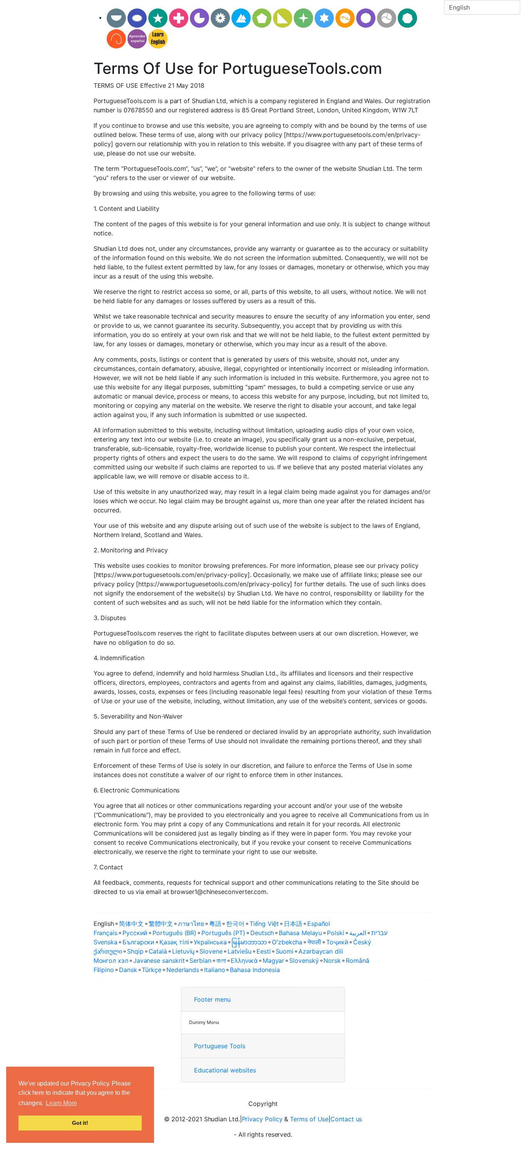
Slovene (210, 951)
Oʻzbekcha (287, 942)
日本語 (293, 923)
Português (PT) (223, 933)
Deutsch (262, 933)
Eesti (263, 951)
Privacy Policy (262, 1119)
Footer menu (212, 999)
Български (138, 942)
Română (357, 960)
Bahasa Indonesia (255, 970)
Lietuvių (183, 951)
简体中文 (131, 923)
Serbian (200, 960)
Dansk (128, 970)
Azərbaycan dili (320, 951)
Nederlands (182, 970)
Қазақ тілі (174, 942)
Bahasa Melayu (300, 933)
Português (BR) (174, 933)
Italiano (214, 970)
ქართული (108, 951)
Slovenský (303, 960)
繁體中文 (161, 923)
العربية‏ (357, 933)
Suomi (285, 951)
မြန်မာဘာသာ (249, 942)
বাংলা (221, 960)
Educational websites (225, 1070)
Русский (134, 933)
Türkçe (151, 970)
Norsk (332, 960)
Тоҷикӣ (337, 942)
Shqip (135, 951)
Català (158, 951)
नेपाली (314, 942)
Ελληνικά (244, 960)
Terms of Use (309, 1119)
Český (362, 942)
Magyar (274, 960)
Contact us (346, 1119)
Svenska (105, 942)
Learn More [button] (61, 1103)
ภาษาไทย (191, 923)
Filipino (104, 970)
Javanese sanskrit (159, 960)
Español (318, 923)
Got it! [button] (80, 1123)
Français (105, 933)
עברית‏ (379, 933)
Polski (335, 933)
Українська (210, 942)
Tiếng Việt (264, 923)
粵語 (215, 923)
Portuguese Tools (219, 1046)
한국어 (235, 923)
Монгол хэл (111, 960)
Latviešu (239, 951)
